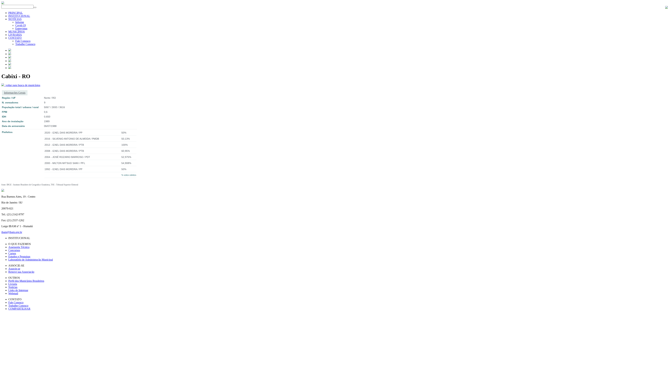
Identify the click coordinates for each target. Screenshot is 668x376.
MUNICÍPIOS (16, 31)
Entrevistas (21, 28)
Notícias (12, 287)
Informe (19, 22)
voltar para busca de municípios (22, 85)
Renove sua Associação (21, 271)
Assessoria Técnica (18, 247)
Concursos (14, 250)
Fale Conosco (22, 41)
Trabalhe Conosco (25, 44)
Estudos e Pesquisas (19, 256)
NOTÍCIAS (15, 19)
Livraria (12, 284)
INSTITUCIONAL (19, 15)
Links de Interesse (18, 290)
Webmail (13, 293)
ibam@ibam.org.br (11, 232)
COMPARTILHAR (19, 308)
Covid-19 (20, 25)
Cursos (12, 253)
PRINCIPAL (15, 12)
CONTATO (15, 37)
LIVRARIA (15, 34)
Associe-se (14, 268)
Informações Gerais (14, 92)
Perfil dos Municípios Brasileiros (26, 280)
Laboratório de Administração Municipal (30, 259)
